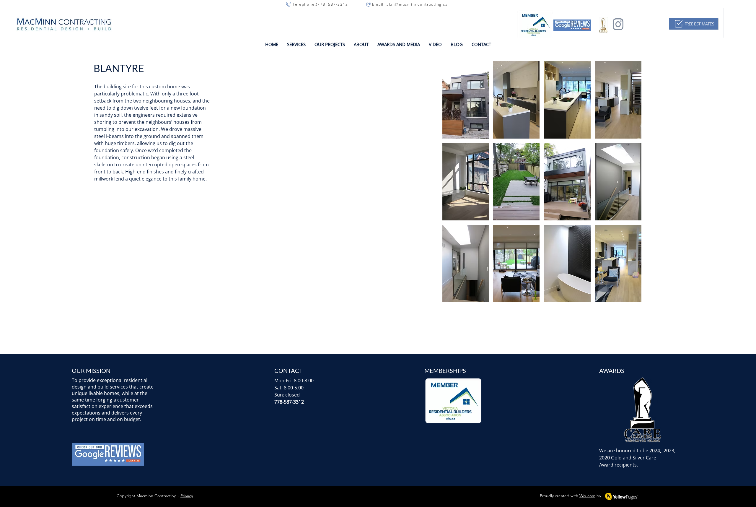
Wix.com (587, 495)
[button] (296, 44)
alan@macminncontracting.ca (417, 4)
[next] (631, 184)
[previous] (453, 184)
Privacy (186, 495)
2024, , (656, 450)
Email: (376, 4)
